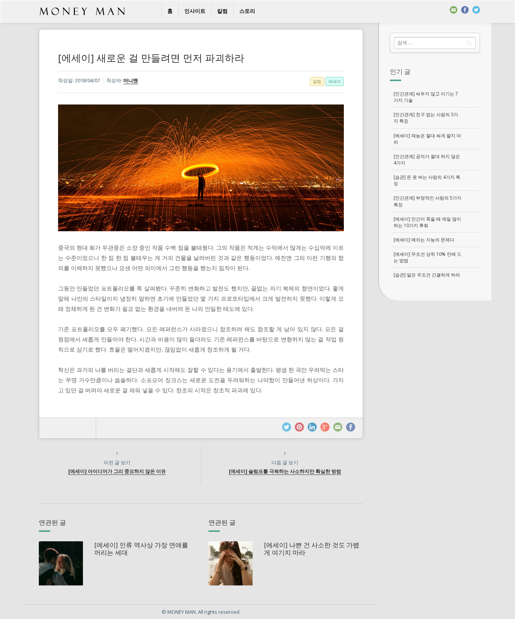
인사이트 (194, 10)
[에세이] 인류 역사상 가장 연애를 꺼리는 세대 (141, 549)
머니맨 (130, 80)
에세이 (334, 81)
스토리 (247, 10)
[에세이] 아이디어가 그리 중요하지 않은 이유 (117, 471)
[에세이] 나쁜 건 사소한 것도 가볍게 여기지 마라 (311, 549)
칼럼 (222, 10)
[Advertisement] (434, 417)
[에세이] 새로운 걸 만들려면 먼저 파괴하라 (151, 58)
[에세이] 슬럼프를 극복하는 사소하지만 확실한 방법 (285, 471)
